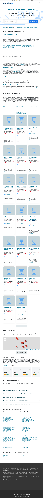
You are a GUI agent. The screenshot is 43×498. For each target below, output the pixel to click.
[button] (21, 343)
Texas (25, 27)
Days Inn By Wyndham (9, 38)
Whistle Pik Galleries (25, 445)
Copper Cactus (5, 421)
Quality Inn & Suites (16, 71)
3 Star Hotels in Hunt (6, 106)
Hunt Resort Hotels (8, 58)
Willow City (23, 461)
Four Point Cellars (6, 426)
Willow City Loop (24, 446)
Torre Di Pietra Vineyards (26, 440)
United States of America (18, 27)
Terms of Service (16, 494)
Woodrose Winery (25, 447)
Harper (4, 460)
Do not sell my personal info (9, 485)
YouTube (21, 486)
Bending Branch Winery (7, 417)
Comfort (4, 456)
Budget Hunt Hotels (8, 76)
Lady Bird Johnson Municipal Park (27, 416)
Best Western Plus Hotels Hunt (8, 47)
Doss (4, 457)
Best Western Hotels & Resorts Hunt (28, 45)
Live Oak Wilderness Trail (26, 417)
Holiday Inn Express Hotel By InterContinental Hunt (12, 45)
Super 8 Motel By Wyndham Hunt (9, 46)
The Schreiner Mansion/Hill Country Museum (29, 439)
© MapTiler (30, 349)
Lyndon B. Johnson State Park (27, 419)
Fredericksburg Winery (7, 428)
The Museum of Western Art (26, 436)
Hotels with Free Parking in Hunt (21, 113)
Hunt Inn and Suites (8, 67)
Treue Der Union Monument (26, 441)
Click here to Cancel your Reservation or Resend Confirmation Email (15, 476)
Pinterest (32, 486)
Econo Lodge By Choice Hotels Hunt (28, 46)
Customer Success (28, 483)
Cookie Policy (27, 494)
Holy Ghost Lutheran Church (8, 436)
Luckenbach (24, 457)
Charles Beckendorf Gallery (8, 419)
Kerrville (23, 456)
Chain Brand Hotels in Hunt (10, 34)
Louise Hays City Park (25, 418)
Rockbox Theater (25, 429)
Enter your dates (21, 352)
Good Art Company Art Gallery (8, 429)
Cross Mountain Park (6, 422)
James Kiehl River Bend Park (8, 437)
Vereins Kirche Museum (26, 442)
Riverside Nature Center (26, 428)
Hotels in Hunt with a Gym (20, 112)
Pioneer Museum (25, 425)
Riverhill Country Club (25, 427)
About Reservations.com (7, 483)
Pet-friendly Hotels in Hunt (35, 106)
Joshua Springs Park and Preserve (9, 438)
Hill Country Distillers (6, 432)
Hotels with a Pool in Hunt (20, 106)
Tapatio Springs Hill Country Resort (27, 59)
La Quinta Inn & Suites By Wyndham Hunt (10, 44)
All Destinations (15, 483)
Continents (5, 27)
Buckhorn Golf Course (7, 418)
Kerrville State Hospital (7, 445)
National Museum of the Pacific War (28, 420)
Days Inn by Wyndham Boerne (17, 51)
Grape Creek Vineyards (7, 430)
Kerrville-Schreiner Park (7, 447)
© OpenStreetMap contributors (35, 349)
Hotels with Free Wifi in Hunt (21, 111)
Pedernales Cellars (25, 422)
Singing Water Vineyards (26, 432)
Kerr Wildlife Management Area (8, 440)
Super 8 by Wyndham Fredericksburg (29, 51)
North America (10, 27)
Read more (6, 142)
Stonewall (23, 460)
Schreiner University (28, 87)
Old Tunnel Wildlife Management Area (28, 421)
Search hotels (33, 21)
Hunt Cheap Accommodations (10, 50)
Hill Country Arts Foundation (8, 431)
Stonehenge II (24, 435)
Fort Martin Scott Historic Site (8, 425)
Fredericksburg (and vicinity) (32, 27)
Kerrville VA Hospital (6, 446)
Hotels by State (21, 483)
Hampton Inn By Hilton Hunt (26, 44)
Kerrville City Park (6, 441)
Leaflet (27, 349)
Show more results (21, 325)
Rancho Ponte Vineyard (26, 426)
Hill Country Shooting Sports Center (9, 435)
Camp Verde (5, 455)
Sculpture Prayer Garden (26, 431)
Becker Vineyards (22, 87)
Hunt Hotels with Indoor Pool (21, 107)
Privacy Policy (22, 494)
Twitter (18, 486)
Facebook (14, 486)
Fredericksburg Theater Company (9, 427)
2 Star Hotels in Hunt (6, 107)
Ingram (23, 455)
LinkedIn (28, 486)
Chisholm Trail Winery (7, 420)
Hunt (4, 461)
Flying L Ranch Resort (16, 59)
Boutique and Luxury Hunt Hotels (11, 84)
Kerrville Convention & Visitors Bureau (9, 442)
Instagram (25, 486)
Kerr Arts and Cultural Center (8, 439)
